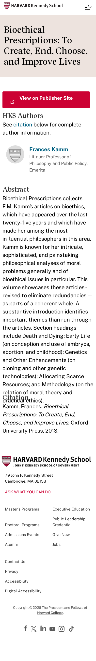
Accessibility (17, 581)
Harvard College (50, 613)
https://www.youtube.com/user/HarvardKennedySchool (53, 629)
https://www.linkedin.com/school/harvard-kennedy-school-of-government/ (44, 628)
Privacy (11, 571)
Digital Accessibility (23, 591)
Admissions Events (22, 534)
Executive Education (71, 509)
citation (22, 124)
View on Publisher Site (46, 98)
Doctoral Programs (22, 525)
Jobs (56, 544)
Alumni (11, 544)
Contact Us (15, 561)
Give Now (61, 534)
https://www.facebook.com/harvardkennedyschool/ (26, 628)
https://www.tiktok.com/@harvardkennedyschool (71, 628)
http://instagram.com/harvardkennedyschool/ (62, 629)
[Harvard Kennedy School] (33, 6)
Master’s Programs (22, 509)
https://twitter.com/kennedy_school (34, 629)
